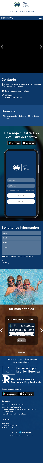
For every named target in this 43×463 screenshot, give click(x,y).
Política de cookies (8, 428)
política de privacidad (25, 256)
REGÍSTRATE (14, 12)
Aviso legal (5, 423)
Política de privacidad (9, 425)
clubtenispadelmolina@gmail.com (16, 91)
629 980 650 (9, 411)
